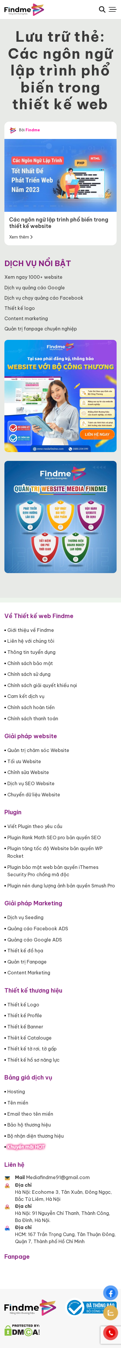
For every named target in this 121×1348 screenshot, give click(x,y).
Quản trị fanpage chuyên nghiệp (40, 329)
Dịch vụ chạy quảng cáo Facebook (43, 298)
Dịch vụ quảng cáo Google (34, 288)
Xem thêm (19, 237)
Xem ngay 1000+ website (33, 277)
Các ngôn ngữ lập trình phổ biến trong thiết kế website (58, 222)
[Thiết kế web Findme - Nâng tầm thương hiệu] (33, 9)
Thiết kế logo (19, 308)
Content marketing (26, 318)
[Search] (102, 9)
